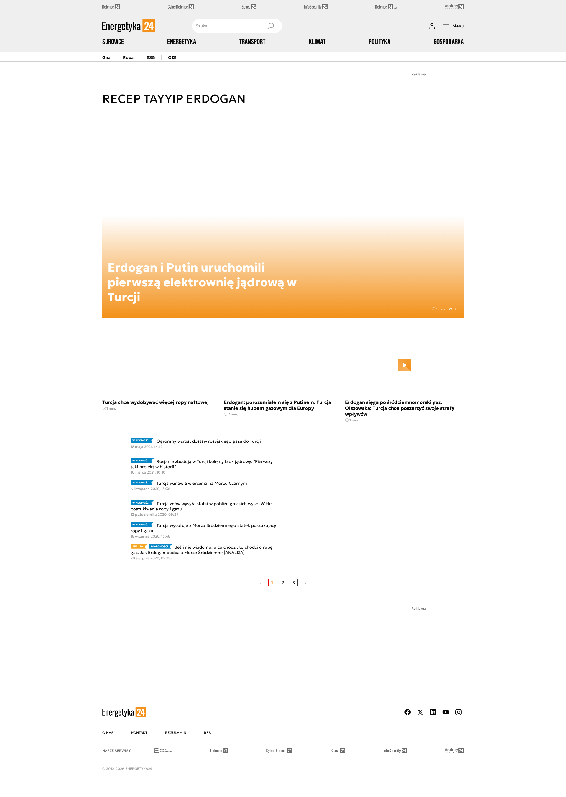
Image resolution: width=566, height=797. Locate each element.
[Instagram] (458, 712)
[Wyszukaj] (270, 26)
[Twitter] (420, 712)
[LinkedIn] (433, 712)
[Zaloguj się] (431, 26)
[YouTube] (445, 712)
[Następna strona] (305, 582)
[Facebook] (407, 712)
